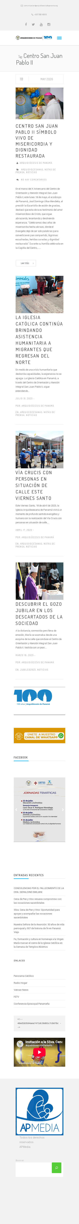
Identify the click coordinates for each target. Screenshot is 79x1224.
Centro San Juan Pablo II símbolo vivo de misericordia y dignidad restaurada (37, 141)
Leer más (25, 263)
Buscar (20, 1160)
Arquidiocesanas (32, 169)
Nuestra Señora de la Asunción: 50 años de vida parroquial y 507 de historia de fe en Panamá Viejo (39, 928)
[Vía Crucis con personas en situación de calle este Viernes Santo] (39, 449)
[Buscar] (56, 1167)
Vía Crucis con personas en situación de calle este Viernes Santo (34, 485)
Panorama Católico (24, 976)
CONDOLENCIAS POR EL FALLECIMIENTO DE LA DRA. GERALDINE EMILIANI (39, 890)
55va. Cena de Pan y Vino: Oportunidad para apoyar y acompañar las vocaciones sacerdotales (37, 913)
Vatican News (21, 989)
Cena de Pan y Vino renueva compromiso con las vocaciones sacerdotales (38, 901)
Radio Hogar (20, 983)
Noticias (31, 172)
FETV (16, 996)
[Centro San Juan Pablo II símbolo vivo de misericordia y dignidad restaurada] (39, 103)
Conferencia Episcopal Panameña (31, 1003)
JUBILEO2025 (28, 669)
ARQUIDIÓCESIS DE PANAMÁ (36, 163)
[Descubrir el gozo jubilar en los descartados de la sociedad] (39, 580)
